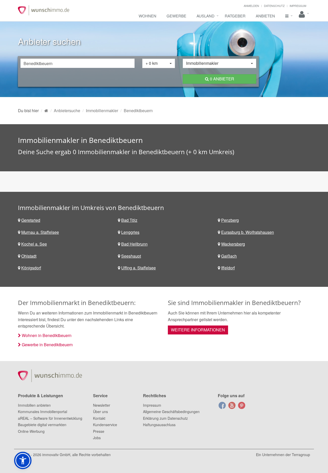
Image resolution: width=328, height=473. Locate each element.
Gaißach (229, 256)
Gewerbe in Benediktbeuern (47, 345)
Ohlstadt (28, 256)
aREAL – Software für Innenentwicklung (50, 418)
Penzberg (230, 220)
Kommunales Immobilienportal (42, 411)
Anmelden (251, 6)
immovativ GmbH (56, 454)
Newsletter (101, 405)
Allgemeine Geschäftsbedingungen (171, 411)
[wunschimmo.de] (46, 110)
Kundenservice (105, 424)
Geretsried (30, 220)
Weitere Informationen (198, 330)
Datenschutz (274, 6)
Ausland (205, 15)
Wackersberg (233, 244)
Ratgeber (235, 15)
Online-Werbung (31, 431)
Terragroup (301, 454)
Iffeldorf (228, 268)
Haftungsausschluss (159, 424)
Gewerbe (176, 15)
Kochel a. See (34, 244)
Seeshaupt (131, 256)
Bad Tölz (129, 220)
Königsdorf (31, 268)
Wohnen (147, 15)
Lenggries (130, 232)
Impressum (298, 6)
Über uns (100, 411)
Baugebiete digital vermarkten (42, 424)
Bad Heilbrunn (134, 244)
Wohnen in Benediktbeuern (46, 335)
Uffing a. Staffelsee (138, 268)
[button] (22, 460)
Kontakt (99, 418)
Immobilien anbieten (34, 405)
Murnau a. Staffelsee (40, 232)
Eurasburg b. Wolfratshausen (247, 232)
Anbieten (265, 15)
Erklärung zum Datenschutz (165, 418)
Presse (98, 431)
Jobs (97, 437)
